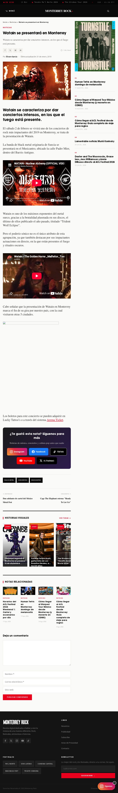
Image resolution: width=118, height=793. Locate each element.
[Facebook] (5, 740)
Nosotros (65, 726)
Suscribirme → (88, 776)
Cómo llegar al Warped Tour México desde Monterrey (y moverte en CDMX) (45, 610)
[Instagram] (16, 740)
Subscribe (65, 737)
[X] (11, 740)
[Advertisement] (95, 214)
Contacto (65, 748)
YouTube (28, 460)
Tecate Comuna (31, 771)
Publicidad (65, 731)
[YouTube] (22, 740)
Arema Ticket (55, 420)
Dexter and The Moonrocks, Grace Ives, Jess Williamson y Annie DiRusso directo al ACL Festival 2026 (95, 159)
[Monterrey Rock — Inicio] (30, 721)
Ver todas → (65, 518)
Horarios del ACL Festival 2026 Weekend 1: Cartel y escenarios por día (9, 610)
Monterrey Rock (59, 11)
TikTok (60, 451)
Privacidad (94, 788)
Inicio (5, 22)
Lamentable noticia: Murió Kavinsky (94, 141)
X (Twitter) (49, 460)
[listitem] (15, 545)
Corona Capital (45, 764)
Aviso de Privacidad (69, 742)
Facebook (40, 451)
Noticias (13, 22)
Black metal (9, 480)
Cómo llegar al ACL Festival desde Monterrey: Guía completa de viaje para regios (63, 612)
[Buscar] (108, 11)
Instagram (19, 451)
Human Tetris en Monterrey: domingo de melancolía (27, 607)
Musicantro (36, 480)
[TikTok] (28, 740)
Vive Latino (26, 764)
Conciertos (22, 480)
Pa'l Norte (10, 764)
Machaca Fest (11, 771)
